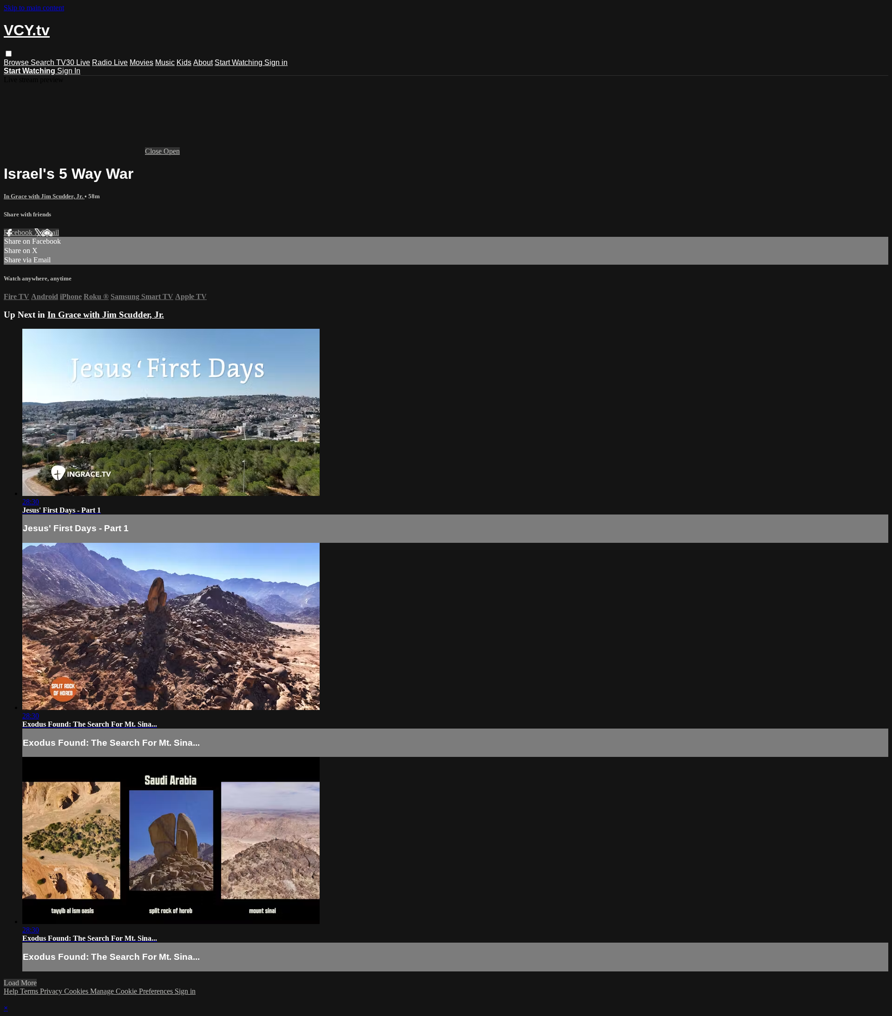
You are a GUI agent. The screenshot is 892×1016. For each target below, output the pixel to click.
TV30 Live (73, 62)
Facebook (19, 232)
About (203, 62)
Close (154, 151)
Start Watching (239, 62)
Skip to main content (34, 8)
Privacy (52, 991)
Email (50, 232)
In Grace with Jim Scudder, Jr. (44, 196)
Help (12, 991)
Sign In (68, 71)
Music (165, 62)
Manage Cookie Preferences (132, 991)
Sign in (276, 62)
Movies (141, 62)
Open (172, 151)
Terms (30, 991)
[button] (9, 54)
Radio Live (110, 62)
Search (43, 62)
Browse (17, 62)
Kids (184, 62)
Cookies (77, 991)
